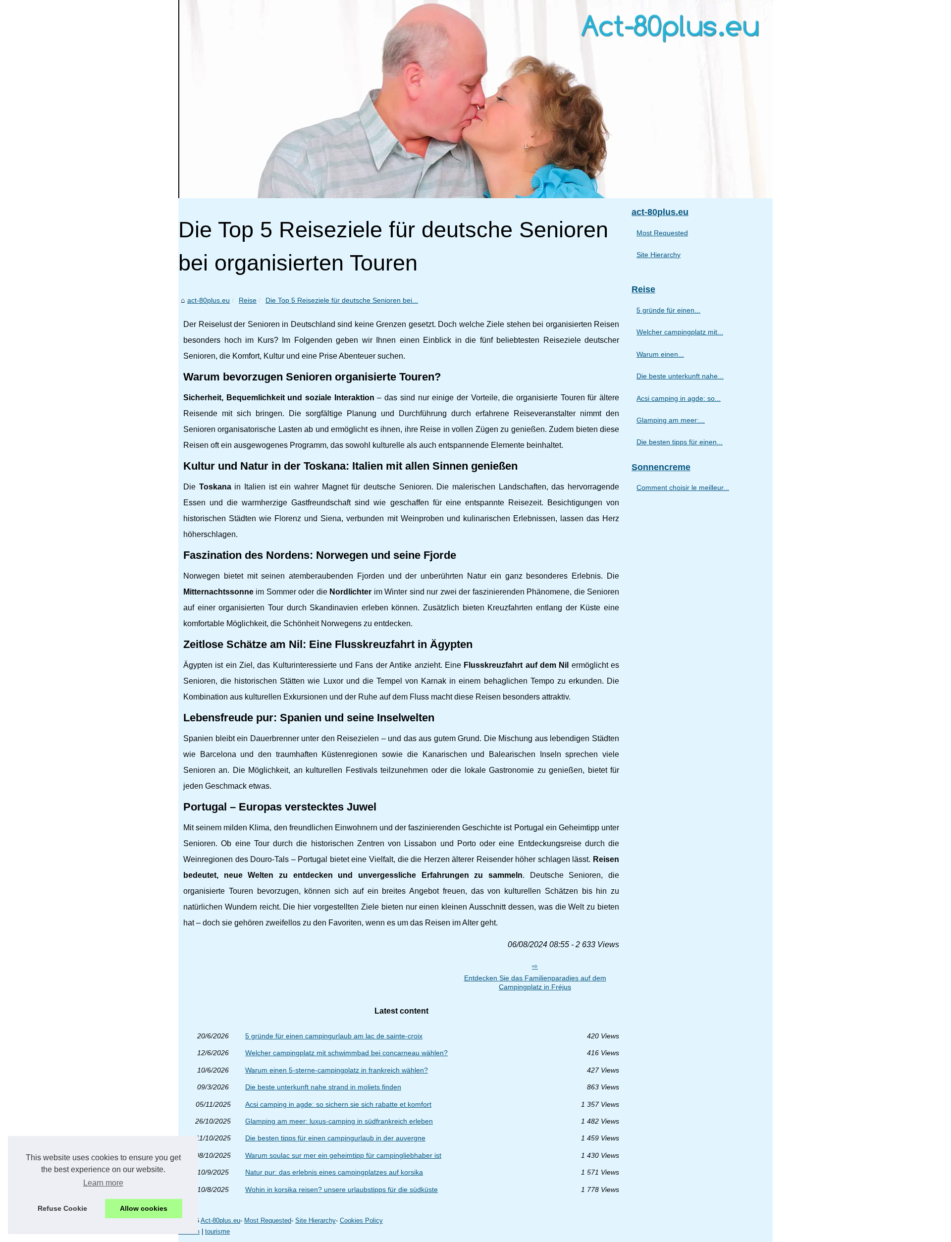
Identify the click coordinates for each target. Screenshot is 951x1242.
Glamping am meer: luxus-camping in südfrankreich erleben (339, 1121)
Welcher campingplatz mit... (679, 332)
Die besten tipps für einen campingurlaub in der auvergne (335, 1137)
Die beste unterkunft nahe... (680, 376)
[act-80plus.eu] (475, 99)
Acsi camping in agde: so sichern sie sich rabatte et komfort (338, 1104)
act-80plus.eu (208, 300)
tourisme (217, 1231)
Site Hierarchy (658, 255)
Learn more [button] (103, 1183)
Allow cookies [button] (143, 1208)
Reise (248, 300)
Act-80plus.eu (220, 1220)
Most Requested (662, 233)
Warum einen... (660, 354)
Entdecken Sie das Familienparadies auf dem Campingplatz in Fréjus (535, 982)
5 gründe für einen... (668, 310)
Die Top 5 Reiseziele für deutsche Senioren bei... (341, 300)
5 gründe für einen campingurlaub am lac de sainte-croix (334, 1035)
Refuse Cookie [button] (62, 1208)
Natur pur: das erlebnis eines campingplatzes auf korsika (334, 1172)
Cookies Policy (361, 1220)
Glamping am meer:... (670, 420)
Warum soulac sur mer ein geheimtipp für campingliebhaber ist (343, 1155)
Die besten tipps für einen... (679, 442)
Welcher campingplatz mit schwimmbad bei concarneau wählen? (346, 1052)
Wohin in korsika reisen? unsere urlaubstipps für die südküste (341, 1189)
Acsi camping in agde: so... (678, 398)
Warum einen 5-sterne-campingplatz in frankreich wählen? (336, 1070)
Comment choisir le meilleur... (682, 487)
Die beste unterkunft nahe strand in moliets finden (323, 1086)
